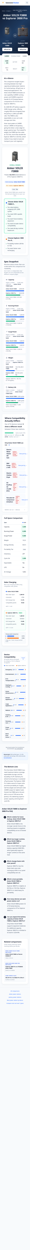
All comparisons (15, 991)
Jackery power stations (15, 997)
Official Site (7, 49)
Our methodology (19, 748)
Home (3, 11)
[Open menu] (27, 2)
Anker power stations (15, 994)
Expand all (23, 658)
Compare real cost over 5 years (15, 1003)
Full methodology (8, 757)
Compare (8, 11)
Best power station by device (15, 1000)
